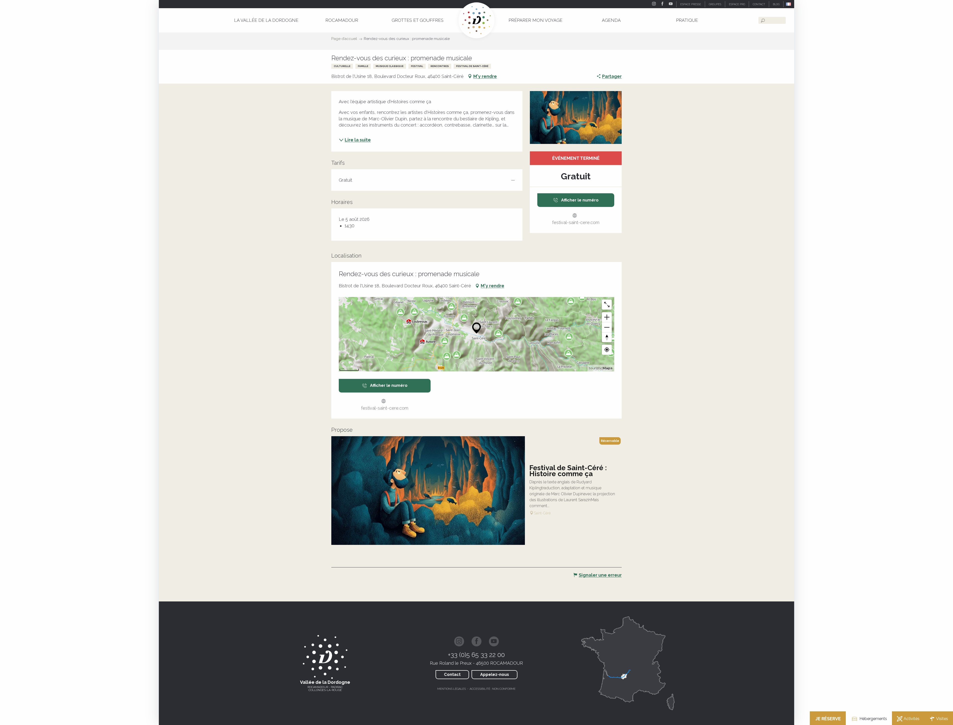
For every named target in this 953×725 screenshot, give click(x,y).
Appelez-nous (494, 674)
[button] (788, 4)
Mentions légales (451, 688)
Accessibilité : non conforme (492, 688)
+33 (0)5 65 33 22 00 (476, 655)
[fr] (788, 4)
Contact (452, 674)
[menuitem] (266, 20)
